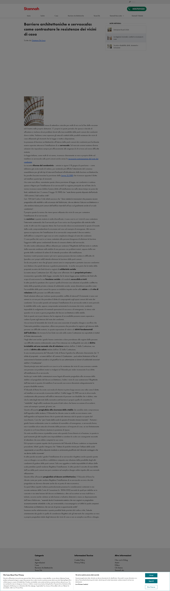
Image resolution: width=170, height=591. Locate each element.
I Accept (151, 575)
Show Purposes (151, 587)
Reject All (151, 581)
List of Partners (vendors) (81, 584)
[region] (85, 581)
